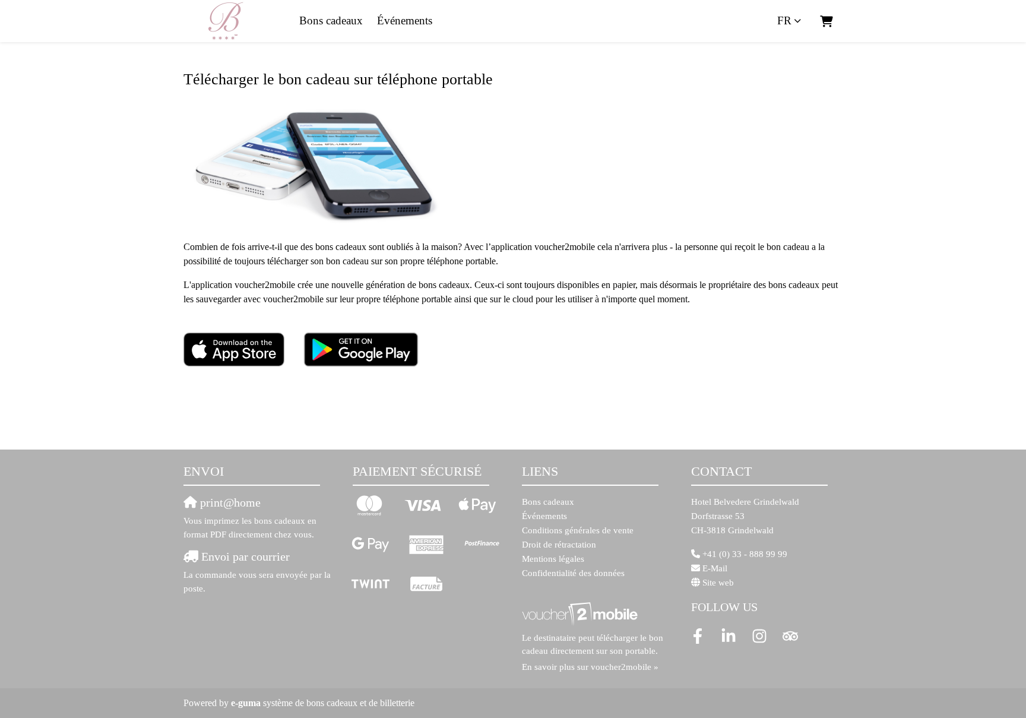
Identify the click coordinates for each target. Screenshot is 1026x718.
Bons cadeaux (331, 20)
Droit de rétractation (559, 544)
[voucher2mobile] (581, 613)
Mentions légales (553, 559)
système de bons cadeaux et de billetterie (322, 703)
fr (784, 20)
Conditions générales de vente (578, 530)
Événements (404, 20)
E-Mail (714, 568)
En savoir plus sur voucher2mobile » (590, 667)
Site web (718, 582)
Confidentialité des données (573, 573)
